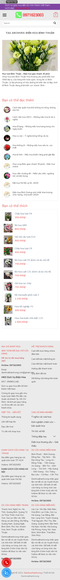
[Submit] (54, 23)
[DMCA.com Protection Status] (9, 1)
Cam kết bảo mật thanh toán (44, 363)
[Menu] (4, 15)
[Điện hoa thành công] (30, 15)
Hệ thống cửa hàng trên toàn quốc (44, 380)
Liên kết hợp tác (8, 421)
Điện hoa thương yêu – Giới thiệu (44, 444)
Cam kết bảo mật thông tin (43, 359)
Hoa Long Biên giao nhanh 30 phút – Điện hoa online (34, 165)
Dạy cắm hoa (7, 426)
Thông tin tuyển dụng (11, 417)
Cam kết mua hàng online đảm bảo (43, 352)
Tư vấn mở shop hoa (10, 431)
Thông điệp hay (39, 436)
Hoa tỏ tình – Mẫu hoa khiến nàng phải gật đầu (34, 155)
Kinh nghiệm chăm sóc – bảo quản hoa (43, 423)
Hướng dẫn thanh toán (41, 368)
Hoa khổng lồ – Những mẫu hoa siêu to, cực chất (33, 146)
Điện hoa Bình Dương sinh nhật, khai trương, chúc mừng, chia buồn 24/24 (33, 193)
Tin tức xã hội (38, 431)
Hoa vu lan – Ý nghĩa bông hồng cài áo (30, 136)
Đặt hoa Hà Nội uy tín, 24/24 (25, 183)
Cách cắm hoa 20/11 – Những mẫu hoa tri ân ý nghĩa (34, 118)
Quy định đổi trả (38, 373)
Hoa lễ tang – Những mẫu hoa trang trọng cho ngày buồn (34, 127)
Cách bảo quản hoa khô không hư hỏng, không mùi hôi (34, 109)
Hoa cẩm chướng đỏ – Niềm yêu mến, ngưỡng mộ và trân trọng (33, 174)
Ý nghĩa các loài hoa (41, 416)
